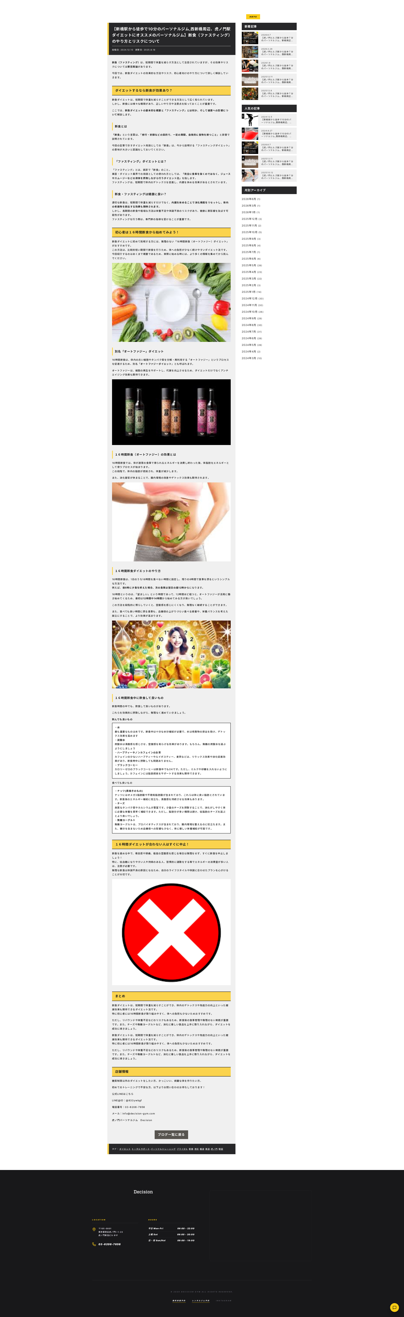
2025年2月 (249, 285)
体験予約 (253, 17)
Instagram (224, 1301)
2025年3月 (249, 278)
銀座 (221, 1149)
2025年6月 (249, 258)
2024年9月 (249, 318)
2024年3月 (249, 358)
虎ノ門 (214, 1149)
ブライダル (182, 1149)
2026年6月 (249, 199)
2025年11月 (249, 225)
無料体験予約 (179, 1301)
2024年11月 (249, 305)
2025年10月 (250, 232)
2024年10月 (250, 311)
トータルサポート (141, 1149)
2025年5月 (249, 265)
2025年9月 (249, 238)
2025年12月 (250, 218)
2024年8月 (249, 325)
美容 (207, 1149)
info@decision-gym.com (138, 1113)
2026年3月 (249, 205)
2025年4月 (249, 272)
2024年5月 (249, 344)
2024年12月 (250, 298)
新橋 (191, 1149)
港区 (196, 1149)
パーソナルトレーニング (163, 1149)
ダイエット (125, 1149)
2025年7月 (249, 252)
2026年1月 (249, 212)
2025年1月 (249, 291)
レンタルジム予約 (201, 1301)
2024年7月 (249, 331)
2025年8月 (249, 245)
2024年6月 (249, 338)
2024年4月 (249, 351)
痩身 (202, 1149)
